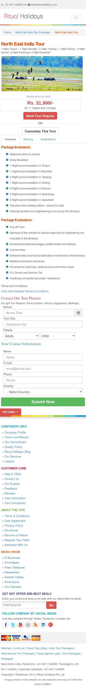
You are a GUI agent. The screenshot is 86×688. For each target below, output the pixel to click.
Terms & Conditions (17, 516)
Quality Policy (13, 447)
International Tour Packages (18, 653)
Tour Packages (71, 653)
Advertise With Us (16, 545)
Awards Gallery (14, 577)
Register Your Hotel (17, 540)
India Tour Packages (61, 648)
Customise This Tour (40, 131)
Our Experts (12, 483)
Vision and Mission (17, 437)
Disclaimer (11, 530)
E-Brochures (13, 558)
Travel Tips (32, 648)
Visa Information (15, 498)
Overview (10, 139)
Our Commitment (15, 442)
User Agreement (15, 521)
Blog (44, 648)
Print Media (12, 562)
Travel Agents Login (48, 653)
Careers (10, 461)
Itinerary (28, 139)
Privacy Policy (14, 525)
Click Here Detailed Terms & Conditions (25, 291)
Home (7, 32)
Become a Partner (16, 535)
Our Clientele (13, 587)
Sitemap (6, 648)
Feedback (11, 488)
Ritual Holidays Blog (17, 451)
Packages (7, 658)
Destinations (48, 139)
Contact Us (12, 479)
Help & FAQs (13, 474)
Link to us (18, 648)
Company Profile (15, 432)
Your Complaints (15, 503)
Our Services (13, 456)
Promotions (12, 582)
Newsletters (12, 572)
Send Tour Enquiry (40, 116)
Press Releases (15, 567)
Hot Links (9, 412)
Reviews (10, 493)
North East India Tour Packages (32, 32)
